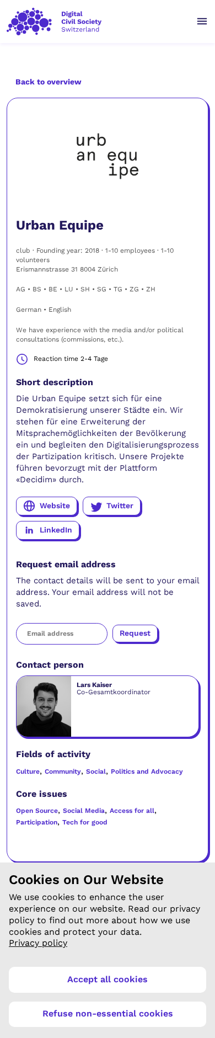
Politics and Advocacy (147, 771)
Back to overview (48, 81)
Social (96, 771)
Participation (36, 822)
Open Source (37, 811)
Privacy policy (38, 943)
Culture (28, 771)
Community (63, 771)
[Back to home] (96, 21)
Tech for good (85, 822)
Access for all (132, 811)
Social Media (84, 811)
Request (135, 633)
